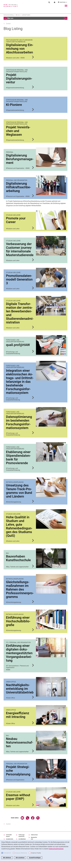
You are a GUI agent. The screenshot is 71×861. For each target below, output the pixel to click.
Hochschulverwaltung (8, 15)
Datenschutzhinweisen (56, 849)
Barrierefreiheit (34, 838)
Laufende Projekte (26, 15)
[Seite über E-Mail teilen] (22, 819)
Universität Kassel (9, 835)
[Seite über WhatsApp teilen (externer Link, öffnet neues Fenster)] (27, 819)
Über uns (18, 15)
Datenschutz (34, 834)
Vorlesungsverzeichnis (21, 835)
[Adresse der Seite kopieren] (38, 819)
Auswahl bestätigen (35, 857)
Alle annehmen (20, 857)
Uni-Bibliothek (22, 839)
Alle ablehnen (7, 857)
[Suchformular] (49, 2)
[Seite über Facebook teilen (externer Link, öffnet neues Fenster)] (32, 819)
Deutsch (63, 2)
